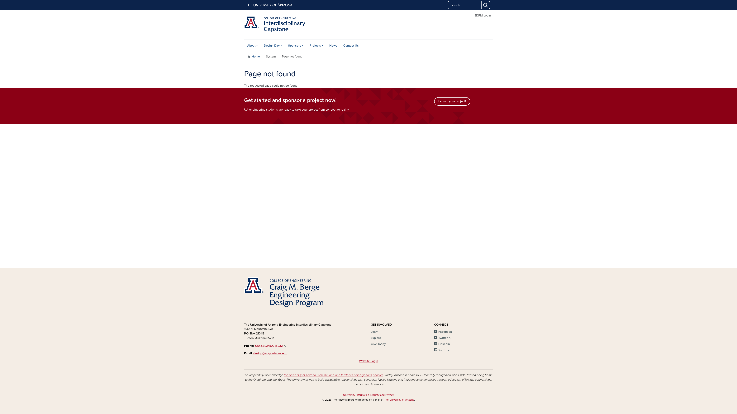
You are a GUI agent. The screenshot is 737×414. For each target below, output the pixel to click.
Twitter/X (444, 338)
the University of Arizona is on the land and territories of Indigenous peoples (333, 375)
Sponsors (294, 46)
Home (256, 56)
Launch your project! (452, 101)
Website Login (368, 361)
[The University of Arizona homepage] (269, 5)
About (251, 46)
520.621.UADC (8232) (268, 346)
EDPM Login (482, 15)
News (333, 46)
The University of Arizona (399, 399)
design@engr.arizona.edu (270, 353)
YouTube (444, 350)
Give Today (378, 344)
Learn (374, 332)
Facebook (445, 332)
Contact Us (351, 46)
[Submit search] (486, 5)
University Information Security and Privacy (368, 395)
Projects (315, 46)
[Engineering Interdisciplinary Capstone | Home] (284, 24)
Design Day (272, 46)
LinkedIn (444, 344)
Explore (376, 338)
